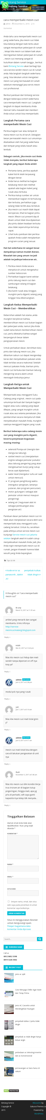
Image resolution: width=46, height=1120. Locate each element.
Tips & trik (11, 560)
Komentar (12, 834)
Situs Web (11, 889)
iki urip (18, 607)
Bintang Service (16, 66)
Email (10, 877)
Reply (6, 637)
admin (7, 24)
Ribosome (37, 1103)
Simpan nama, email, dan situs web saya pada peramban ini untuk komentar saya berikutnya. (22, 904)
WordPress (38, 1113)
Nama (10, 864)
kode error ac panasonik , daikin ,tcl (14, 574)
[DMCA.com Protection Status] (11, 1091)
